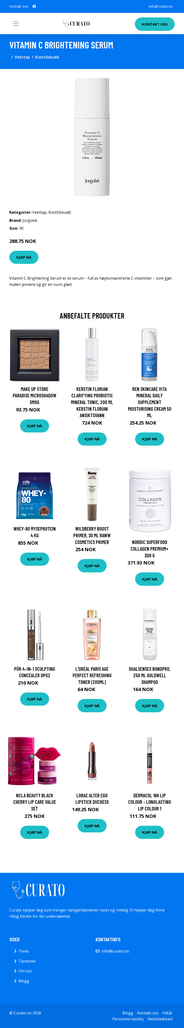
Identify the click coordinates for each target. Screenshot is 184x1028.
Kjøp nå (23, 257)
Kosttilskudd (47, 57)
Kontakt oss (155, 24)
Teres (23, 951)
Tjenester (27, 961)
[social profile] (34, 6)
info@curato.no (161, 6)
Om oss (25, 971)
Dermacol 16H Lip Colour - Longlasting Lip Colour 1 (149, 801)
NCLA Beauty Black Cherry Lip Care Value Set (34, 801)
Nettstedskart (160, 1019)
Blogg (23, 981)
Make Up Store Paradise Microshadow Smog (34, 395)
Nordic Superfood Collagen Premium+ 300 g (149, 548)
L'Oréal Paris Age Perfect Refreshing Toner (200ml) (92, 675)
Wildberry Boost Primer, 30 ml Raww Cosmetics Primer (92, 535)
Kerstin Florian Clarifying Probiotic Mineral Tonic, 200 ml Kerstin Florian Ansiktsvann (92, 402)
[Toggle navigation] (15, 23)
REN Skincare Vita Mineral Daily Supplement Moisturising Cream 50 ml (149, 402)
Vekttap (22, 57)
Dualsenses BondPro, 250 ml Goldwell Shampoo (149, 675)
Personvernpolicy (128, 1019)
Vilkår (167, 1013)
